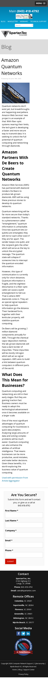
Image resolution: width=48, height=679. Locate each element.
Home (14, 670)
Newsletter (13, 21)
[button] (41, 3)
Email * (8, 540)
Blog (3, 21)
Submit (10, 561)
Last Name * (11, 520)
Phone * (9, 550)
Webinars (24, 21)
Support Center (29, 670)
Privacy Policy (23, 674)
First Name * (11, 510)
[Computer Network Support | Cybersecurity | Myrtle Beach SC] (14, 34)
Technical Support (38, 21)
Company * (11, 530)
